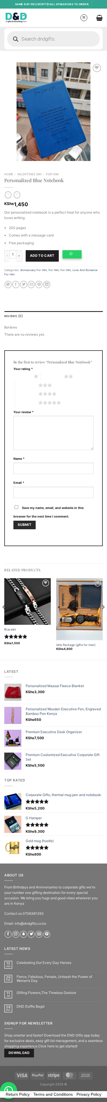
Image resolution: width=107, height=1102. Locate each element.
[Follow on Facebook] (8, 934)
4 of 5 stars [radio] (26, 393)
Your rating (23, 369)
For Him (52, 174)
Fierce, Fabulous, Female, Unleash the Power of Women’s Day (54, 979)
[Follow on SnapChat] (23, 934)
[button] (73, 256)
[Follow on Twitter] (31, 934)
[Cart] (99, 17)
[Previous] (4, 619)
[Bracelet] (27, 601)
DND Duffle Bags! (31, 1006)
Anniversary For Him (33, 270)
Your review (23, 412)
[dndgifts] (16, 18)
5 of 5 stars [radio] (26, 402)
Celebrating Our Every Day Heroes (44, 963)
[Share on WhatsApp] (8, 284)
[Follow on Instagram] (15, 934)
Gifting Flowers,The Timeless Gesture (46, 993)
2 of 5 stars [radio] (52, 376)
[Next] (103, 619)
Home (8, 174)
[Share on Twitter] (23, 284)
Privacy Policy (88, 1094)
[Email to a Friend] (31, 284)
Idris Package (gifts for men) (76, 645)
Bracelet (10, 629)
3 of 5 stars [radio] (26, 385)
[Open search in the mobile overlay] (53, 38)
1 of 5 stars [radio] (22, 376)
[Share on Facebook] (15, 284)
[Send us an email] (39, 934)
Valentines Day (29, 174)
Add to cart (42, 256)
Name (19, 459)
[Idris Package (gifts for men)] (79, 609)
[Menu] (83, 17)
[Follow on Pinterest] (47, 934)
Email (18, 483)
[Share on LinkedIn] (47, 284)
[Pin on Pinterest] (39, 284)
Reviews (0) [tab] (13, 316)
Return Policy (18, 1094)
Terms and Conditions (53, 1094)
